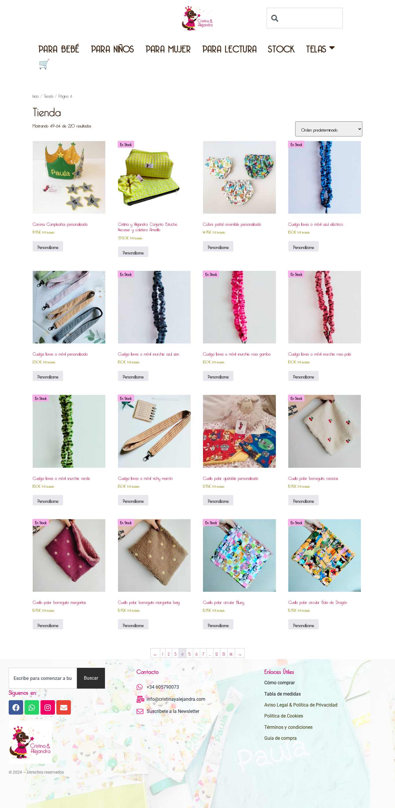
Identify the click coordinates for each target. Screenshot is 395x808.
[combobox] (305, 18)
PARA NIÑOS (112, 47)
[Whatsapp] (32, 707)
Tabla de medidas (282, 694)
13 (224, 653)
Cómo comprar (279, 682)
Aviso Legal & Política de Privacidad (300, 705)
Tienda (48, 95)
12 (217, 653)
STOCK (281, 47)
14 (231, 653)
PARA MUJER (168, 47)
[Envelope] (63, 707)
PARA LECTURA (229, 47)
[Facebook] (16, 707)
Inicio (36, 95)
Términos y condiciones (288, 727)
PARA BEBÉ (59, 47)
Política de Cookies (283, 716)
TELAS (316, 47)
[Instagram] (47, 707)
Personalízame (47, 246)
